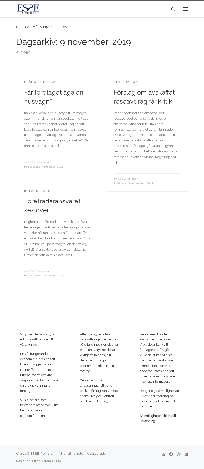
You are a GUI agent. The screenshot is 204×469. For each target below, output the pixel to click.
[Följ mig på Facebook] (171, 455)
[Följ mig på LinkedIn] (186, 455)
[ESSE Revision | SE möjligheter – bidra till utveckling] (28, 8)
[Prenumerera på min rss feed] (163, 455)
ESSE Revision (38, 162)
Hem (20, 27)
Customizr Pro (50, 461)
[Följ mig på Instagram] (178, 455)
